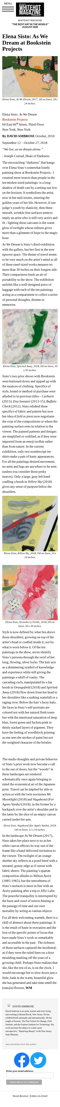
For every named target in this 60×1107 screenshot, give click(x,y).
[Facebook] (22, 1060)
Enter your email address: (20, 1071)
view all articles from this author (20, 1044)
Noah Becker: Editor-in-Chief (30, 1096)
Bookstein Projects (15, 119)
